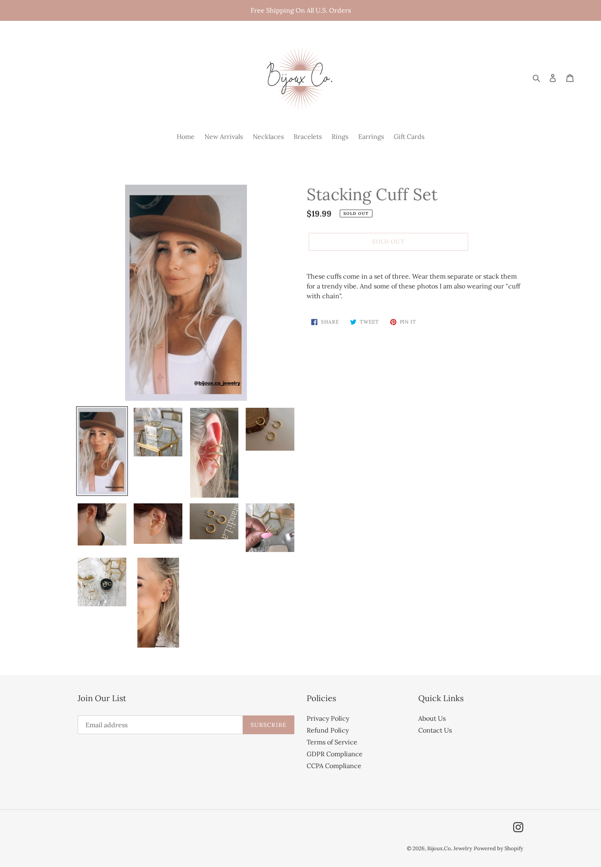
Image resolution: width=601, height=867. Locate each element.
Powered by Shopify (498, 848)
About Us (432, 718)
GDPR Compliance (335, 754)
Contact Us (435, 730)
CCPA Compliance (334, 766)
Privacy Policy (328, 718)
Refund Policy (328, 730)
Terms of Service (332, 742)
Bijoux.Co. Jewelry (449, 848)
